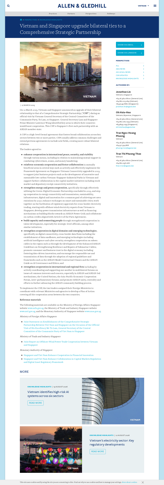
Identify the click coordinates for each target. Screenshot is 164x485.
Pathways (111, 14)
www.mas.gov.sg (93, 311)
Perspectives (91, 14)
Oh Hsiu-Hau (123, 112)
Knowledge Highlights (50, 20)
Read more (35, 403)
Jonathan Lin (123, 92)
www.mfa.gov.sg (35, 308)
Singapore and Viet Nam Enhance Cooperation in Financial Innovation (59, 355)
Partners (71, 14)
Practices (53, 14)
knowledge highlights (127, 78)
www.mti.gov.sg (27, 311)
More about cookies (129, 482)
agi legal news (123, 72)
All (117, 66)
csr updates (122, 75)
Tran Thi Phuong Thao (128, 154)
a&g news (120, 69)
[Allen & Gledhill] (82, 6)
